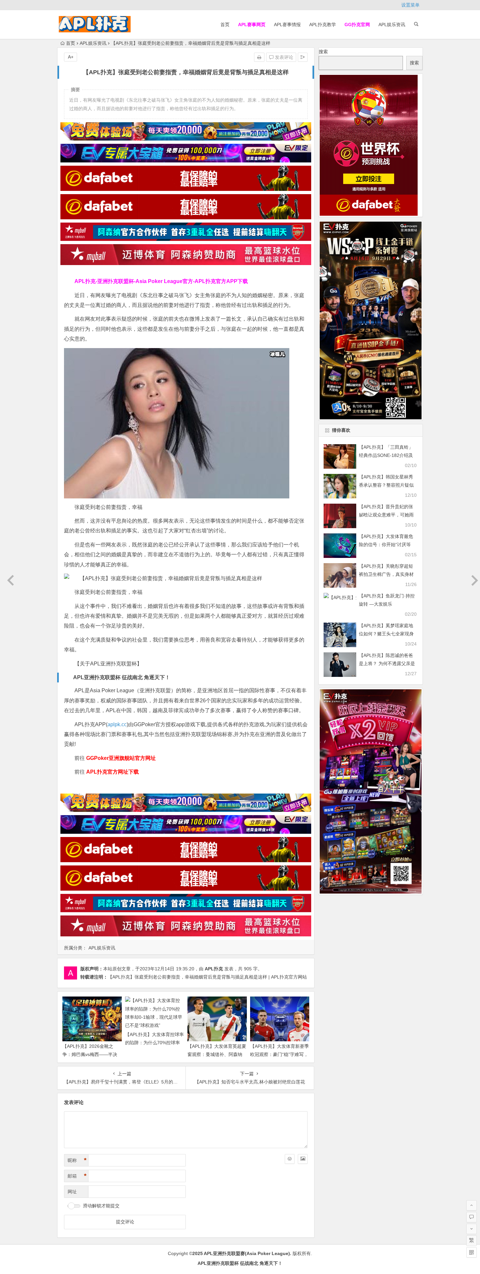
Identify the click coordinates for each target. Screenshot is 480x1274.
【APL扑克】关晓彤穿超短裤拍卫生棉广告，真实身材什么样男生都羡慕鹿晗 (386, 574)
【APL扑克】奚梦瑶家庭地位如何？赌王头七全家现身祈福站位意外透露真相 (386, 634)
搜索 (323, 51)
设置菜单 (410, 5)
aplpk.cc (117, 724)
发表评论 (283, 57)
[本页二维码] (471, 1252)
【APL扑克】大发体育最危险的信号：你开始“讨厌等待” (386, 544)
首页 (225, 24)
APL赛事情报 (287, 24)
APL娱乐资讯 (391, 24)
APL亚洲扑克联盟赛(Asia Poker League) (247, 1253)
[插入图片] (303, 1159)
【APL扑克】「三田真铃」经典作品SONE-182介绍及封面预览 (386, 455)
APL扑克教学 (322, 24)
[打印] (259, 57)
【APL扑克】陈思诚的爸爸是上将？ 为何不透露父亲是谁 (387, 663)
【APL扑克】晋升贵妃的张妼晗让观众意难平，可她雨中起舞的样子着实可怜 (386, 515)
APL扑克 (214, 968)
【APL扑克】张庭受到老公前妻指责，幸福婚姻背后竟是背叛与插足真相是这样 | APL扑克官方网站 (207, 977)
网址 (72, 1191)
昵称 (77, 1160)
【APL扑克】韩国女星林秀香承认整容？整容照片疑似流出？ (386, 485)
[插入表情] (290, 1159)
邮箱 (77, 1176)
